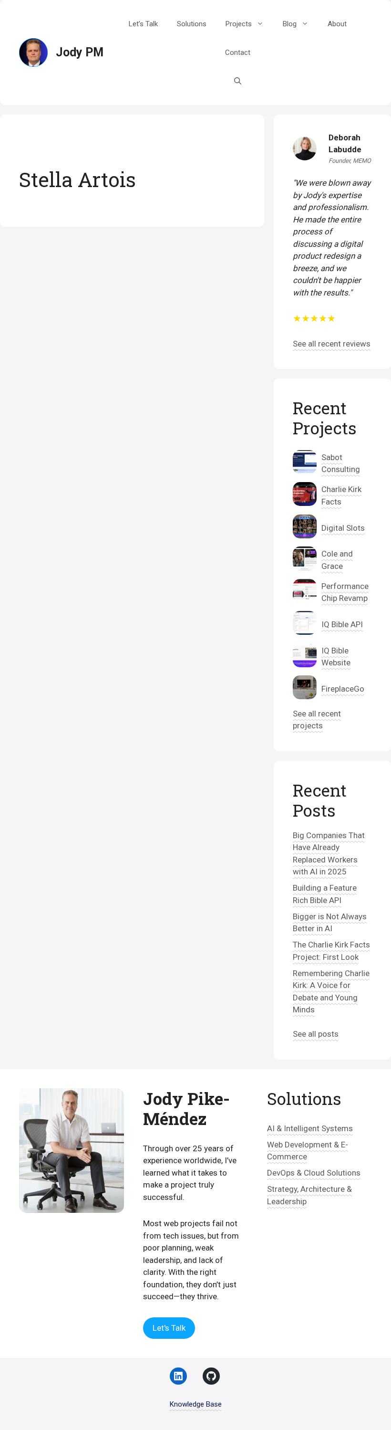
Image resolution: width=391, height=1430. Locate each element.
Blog (290, 24)
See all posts (316, 1034)
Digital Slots (343, 528)
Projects (239, 24)
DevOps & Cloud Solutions (313, 1173)
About (337, 24)
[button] (238, 81)
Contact (237, 52)
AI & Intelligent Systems (310, 1128)
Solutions (191, 24)
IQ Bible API (342, 624)
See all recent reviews (331, 343)
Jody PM (79, 52)
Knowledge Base (196, 1404)
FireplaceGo (342, 689)
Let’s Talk (143, 24)
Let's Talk (169, 1328)
